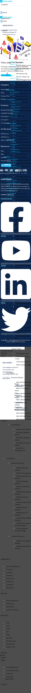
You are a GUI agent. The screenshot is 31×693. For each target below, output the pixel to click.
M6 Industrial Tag (21, 74)
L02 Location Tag (21, 96)
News (8, 626)
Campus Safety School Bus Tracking (14, 80)
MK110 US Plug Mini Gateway (21, 483)
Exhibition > (7, 157)
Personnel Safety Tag (17, 116)
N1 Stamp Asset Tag (22, 108)
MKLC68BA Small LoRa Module (22, 444)
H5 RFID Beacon (21, 130)
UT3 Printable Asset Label (22, 103)
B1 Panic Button (21, 154)
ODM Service (10, 604)
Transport (9, 569)
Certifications (10, 644)
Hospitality (9, 585)
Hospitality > (10, 90)
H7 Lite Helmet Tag (22, 139)
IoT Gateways (10, 458)
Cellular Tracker (16, 349)
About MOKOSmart (12, 667)
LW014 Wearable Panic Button (22, 337)
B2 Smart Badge (21, 157)
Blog (7, 623)
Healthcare (9, 581)
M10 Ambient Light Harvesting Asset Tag (21, 86)
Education (9, 575)
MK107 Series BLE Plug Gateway (22, 477)
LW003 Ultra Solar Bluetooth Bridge (21, 530)
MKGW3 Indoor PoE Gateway (21, 498)
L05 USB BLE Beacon (22, 197)
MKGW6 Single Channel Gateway (23, 547)
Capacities (9, 673)
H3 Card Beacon (21, 124)
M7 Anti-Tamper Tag (22, 77)
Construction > (12, 123)
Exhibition (9, 572)
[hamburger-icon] (21, 5)
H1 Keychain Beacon (22, 121)
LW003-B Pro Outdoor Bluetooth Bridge (22, 524)
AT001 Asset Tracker (22, 353)
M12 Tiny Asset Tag (22, 93)
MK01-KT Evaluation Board (22, 389)
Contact (4, 421)
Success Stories (7, 351)
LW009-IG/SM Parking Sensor (22, 266)
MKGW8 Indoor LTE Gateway (21, 514)
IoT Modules (10, 373)
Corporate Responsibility (9, 678)
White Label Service (12, 601)
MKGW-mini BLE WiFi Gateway (22, 488)
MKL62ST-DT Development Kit (20, 449)
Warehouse (9, 588)
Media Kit (9, 638)
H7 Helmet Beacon (22, 136)
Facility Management (12, 566)
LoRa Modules (15, 425)
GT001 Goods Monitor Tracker (22, 358)
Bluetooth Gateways (17, 463)
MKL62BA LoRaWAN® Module (22, 434)
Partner (3, 658)
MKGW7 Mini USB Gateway (21, 509)
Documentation (11, 641)
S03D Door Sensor (22, 236)
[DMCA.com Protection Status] (6, 165)
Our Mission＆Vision (12, 670)
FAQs (8, 635)
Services (4, 593)
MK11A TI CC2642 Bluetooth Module (21, 409)
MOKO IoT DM (10, 647)
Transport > (11, 99)
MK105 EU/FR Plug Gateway (21, 469)
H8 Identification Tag (22, 166)
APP (7, 632)
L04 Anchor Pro (21, 194)
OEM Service (10, 607)
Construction (10, 578)
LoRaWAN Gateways (17, 536)
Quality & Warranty (12, 610)
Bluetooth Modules (17, 377)
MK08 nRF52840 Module (21, 404)
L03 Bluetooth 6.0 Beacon (21, 190)
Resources (4, 615)
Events (8, 629)
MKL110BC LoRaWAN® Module (22, 439)
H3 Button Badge (21, 127)
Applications (5, 559)
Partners (4, 353)
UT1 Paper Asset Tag (22, 99)
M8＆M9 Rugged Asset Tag (23, 81)
